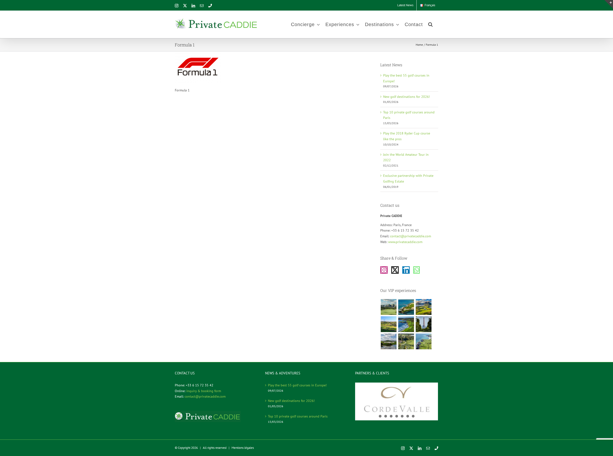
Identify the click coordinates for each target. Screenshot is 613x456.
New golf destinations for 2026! (406, 97)
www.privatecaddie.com (405, 242)
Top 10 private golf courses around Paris (298, 416)
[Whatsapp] (416, 270)
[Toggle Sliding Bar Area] (608, 4)
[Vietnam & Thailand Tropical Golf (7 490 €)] (388, 307)
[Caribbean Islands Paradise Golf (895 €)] (406, 307)
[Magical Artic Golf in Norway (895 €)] (423, 307)
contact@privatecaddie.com (410, 236)
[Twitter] (395, 270)
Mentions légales (243, 448)
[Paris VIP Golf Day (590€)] (423, 324)
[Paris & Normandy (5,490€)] (423, 341)
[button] (430, 24)
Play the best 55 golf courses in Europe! (297, 385)
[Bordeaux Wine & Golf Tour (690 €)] (406, 341)
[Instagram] (384, 270)
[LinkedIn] (406, 270)
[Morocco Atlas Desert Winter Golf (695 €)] (388, 324)
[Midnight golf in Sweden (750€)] (388, 341)
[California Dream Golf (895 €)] (406, 324)
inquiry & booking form (203, 391)
